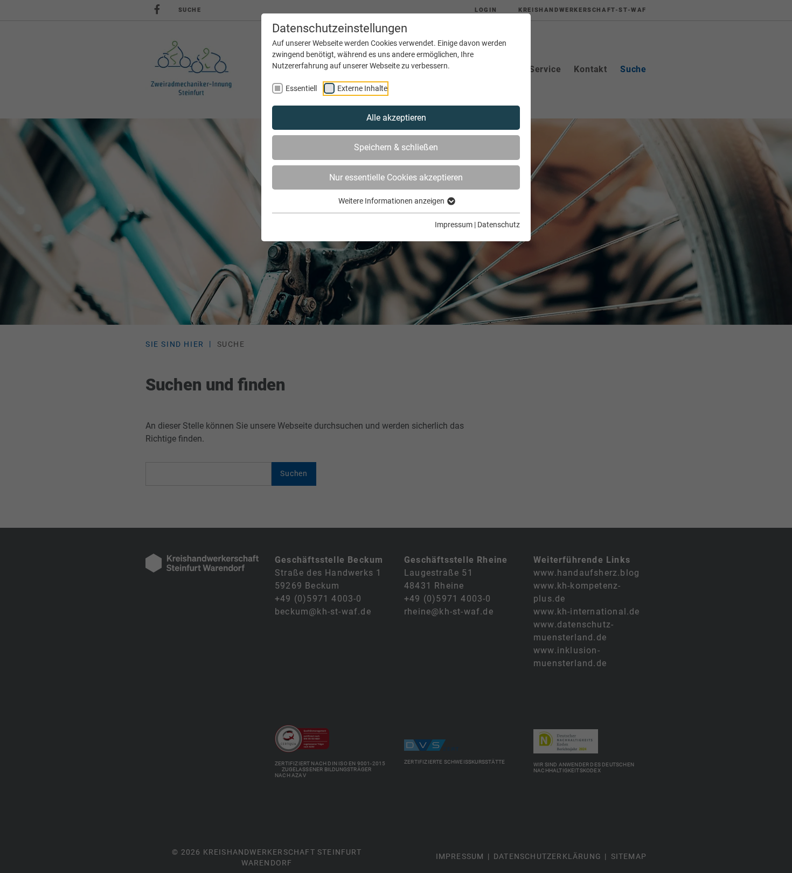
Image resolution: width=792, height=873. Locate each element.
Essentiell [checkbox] (301, 88)
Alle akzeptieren (396, 118)
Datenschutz (498, 224)
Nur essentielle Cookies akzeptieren (396, 177)
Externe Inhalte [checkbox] (362, 88)
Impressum (454, 224)
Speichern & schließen (396, 147)
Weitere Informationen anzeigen (392, 201)
